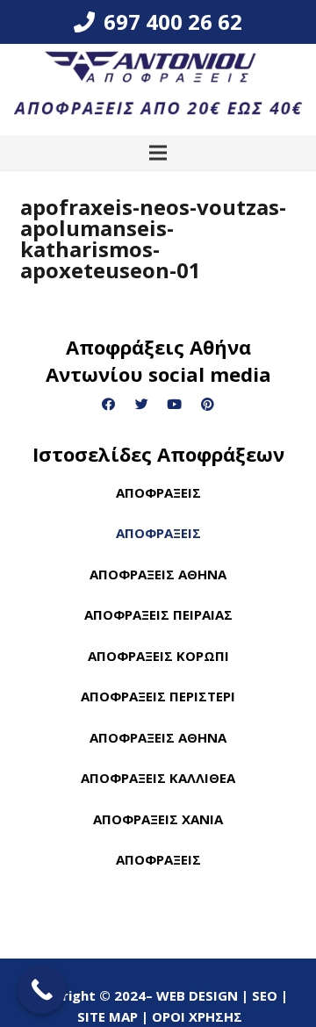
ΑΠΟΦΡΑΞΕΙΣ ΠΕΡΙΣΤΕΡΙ (158, 696)
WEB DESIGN (199, 927)
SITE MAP (107, 948)
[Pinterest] (208, 404)
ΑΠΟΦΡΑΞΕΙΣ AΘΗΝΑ (158, 737)
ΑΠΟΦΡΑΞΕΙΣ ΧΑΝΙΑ (158, 819)
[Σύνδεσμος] (158, 89)
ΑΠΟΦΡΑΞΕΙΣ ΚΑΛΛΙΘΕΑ (158, 777)
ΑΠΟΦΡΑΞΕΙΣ (158, 492)
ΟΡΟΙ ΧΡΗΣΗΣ (197, 948)
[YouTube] (174, 404)
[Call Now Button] (42, 990)
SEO (266, 927)
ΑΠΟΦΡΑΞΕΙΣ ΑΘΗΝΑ (158, 574)
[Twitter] (142, 404)
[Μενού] (158, 153)
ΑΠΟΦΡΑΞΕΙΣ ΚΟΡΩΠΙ (158, 655)
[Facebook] (109, 404)
